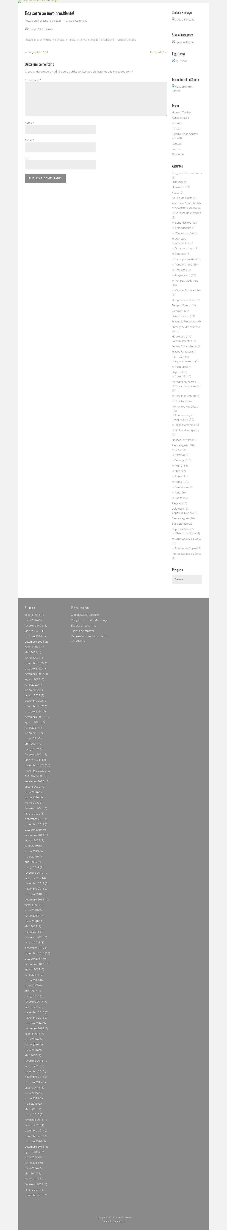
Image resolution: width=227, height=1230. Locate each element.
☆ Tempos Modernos (185, 280)
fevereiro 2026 (34, 625)
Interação (93, 39)
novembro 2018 (35, 888)
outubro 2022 (33, 668)
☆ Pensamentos (182, 264)
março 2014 (32, 1179)
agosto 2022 (32, 679)
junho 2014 (32, 1162)
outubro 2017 (33, 958)
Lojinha (176, 149)
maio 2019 (31, 856)
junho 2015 (32, 1098)
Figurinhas (178, 154)
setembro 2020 (34, 781)
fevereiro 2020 (34, 808)
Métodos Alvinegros (184, 381)
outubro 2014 (33, 1141)
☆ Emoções (179, 253)
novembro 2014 (35, 1136)
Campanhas (179, 310)
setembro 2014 (34, 1146)
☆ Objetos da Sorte (184, 533)
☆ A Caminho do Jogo (185, 207)
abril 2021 (31, 743)
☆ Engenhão (179, 376)
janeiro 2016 (32, 1066)
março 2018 (32, 931)
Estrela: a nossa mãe (83, 625)
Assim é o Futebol (183, 203)
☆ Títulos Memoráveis (185, 430)
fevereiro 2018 (34, 937)
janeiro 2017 (32, 1007)
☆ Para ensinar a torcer (186, 386)
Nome (29, 122)
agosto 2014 (32, 1152)
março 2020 (32, 802)
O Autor (177, 128)
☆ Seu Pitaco (180, 487)
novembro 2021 (35, 706)
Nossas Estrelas (182, 439)
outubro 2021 (33, 711)
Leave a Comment (76, 20)
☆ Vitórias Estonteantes (186, 290)
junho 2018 (32, 915)
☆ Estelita (178, 455)
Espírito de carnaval (83, 631)
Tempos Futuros (182, 305)
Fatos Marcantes (182, 341)
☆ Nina (176, 471)
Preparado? (158, 52)
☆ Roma (81, 39)
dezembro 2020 (35, 765)
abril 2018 (31, 926)
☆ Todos (177, 497)
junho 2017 (32, 980)
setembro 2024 (34, 641)
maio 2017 (31, 985)
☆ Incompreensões (184, 259)
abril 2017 (31, 990)
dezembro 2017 (35, 947)
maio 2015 (31, 1103)
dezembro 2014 (35, 1130)
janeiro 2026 (32, 631)
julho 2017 (31, 974)
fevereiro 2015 (34, 1119)
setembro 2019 (34, 835)
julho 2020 (31, 792)
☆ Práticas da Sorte (184, 548)
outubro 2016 (33, 1023)
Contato (177, 143)
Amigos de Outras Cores (187, 173)
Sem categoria (180, 518)
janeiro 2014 (32, 1189)
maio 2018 (31, 921)
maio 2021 (31, 738)
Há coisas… (179, 336)
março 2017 (32, 996)
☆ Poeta (70, 39)
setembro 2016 (34, 1028)
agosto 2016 (32, 1033)
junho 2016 (32, 1044)
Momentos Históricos (185, 406)
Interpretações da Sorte (186, 553)
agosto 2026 (32, 614)
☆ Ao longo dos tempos (186, 213)
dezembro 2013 (35, 1195)
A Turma (177, 123)
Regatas (177, 503)
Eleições (131, 39)
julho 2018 (31, 910)
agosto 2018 (32, 904)
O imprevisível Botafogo (85, 614)
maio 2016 (31, 1050)
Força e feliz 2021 (36, 52)
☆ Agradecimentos (183, 361)
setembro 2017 (34, 964)
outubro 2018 (33, 894)
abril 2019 (31, 862)
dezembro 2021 (35, 700)
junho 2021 (32, 733)
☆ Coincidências (182, 228)
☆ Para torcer (180, 401)
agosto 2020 (32, 786)
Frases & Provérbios (184, 321)
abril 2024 (31, 652)
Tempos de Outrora (184, 300)
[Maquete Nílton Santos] (187, 90)
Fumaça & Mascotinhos (186, 327)
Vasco (175, 192)
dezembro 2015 (35, 1071)
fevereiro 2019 (34, 872)
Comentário (33, 80)
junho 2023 (32, 657)
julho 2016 (31, 1039)
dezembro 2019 (35, 819)
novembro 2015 (35, 1076)
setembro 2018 (34, 899)
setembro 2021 (34, 716)
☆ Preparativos (181, 275)
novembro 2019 (35, 824)
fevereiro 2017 (34, 1001)
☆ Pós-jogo (179, 270)
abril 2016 (31, 1055)
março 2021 (32, 749)
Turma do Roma (122, 1217)
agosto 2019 (32, 840)
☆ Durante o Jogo (182, 248)
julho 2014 (31, 1157)
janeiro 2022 (32, 695)
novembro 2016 (35, 1017)
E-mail (29, 140)
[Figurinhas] (187, 64)
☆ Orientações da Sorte (186, 538)
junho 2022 (32, 690)
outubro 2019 (33, 829)
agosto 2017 (32, 969)
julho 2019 (31, 845)
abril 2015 (31, 1109)
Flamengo (178, 181)
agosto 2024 (32, 647)
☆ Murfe (177, 465)
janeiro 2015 (32, 1125)
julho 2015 (31, 1093)
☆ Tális (176, 492)
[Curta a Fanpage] (187, 21)
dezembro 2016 (35, 1012)
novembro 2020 (35, 770)
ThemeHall (118, 1221)
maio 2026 (31, 620)
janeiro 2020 (32, 813)
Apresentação (180, 117)
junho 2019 (32, 851)
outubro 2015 (33, 1082)
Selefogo (177, 508)
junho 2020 (32, 797)
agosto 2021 (32, 722)
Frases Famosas (182, 351)
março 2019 (32, 867)
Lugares (177, 372)
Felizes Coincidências (184, 346)
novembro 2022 (35, 663)
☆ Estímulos (44, 39)
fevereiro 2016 (34, 1060)
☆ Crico (176, 449)
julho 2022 (31, 684)
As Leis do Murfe (182, 198)
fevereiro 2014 (34, 1184)
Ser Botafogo (180, 523)
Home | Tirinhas (182, 112)
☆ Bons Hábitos (181, 222)
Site (27, 158)
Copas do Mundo (182, 513)
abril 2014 (31, 1173)
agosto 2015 (32, 1087)
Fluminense (179, 187)
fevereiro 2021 (34, 754)
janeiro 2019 (32, 878)
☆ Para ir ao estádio (184, 395)
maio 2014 (31, 1168)
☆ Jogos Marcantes (183, 424)
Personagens (107, 39)
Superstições (180, 529)
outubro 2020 (33, 776)
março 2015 (32, 1114)
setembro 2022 (34, 673)
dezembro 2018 (35, 883)
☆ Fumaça (58, 39)
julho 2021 (31, 727)
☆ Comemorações (183, 233)
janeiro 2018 (32, 942)
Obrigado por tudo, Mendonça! (89, 620)
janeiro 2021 (32, 759)
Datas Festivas (180, 316)
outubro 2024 (33, 636)
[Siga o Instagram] (183, 42)
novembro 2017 (35, 953)
